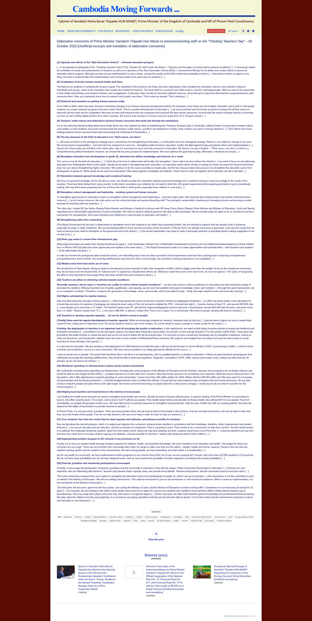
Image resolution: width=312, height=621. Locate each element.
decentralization (99, 517)
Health (139, 517)
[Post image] (66, 572)
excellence (129, 517)
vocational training (224, 521)
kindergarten (166, 517)
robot (136, 521)
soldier (176, 521)
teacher (185, 521)
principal (103, 521)
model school (219, 517)
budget (88, 517)
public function (115, 521)
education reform (116, 517)
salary (143, 521)
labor (187, 517)
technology (209, 521)
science (151, 521)
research (127, 521)
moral (230, 517)
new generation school (244, 517)
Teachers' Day (196, 521)
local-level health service (202, 517)
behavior (78, 517)
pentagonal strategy (89, 521)
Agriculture (68, 517)
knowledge (178, 517)
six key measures (164, 521)
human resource (151, 517)
